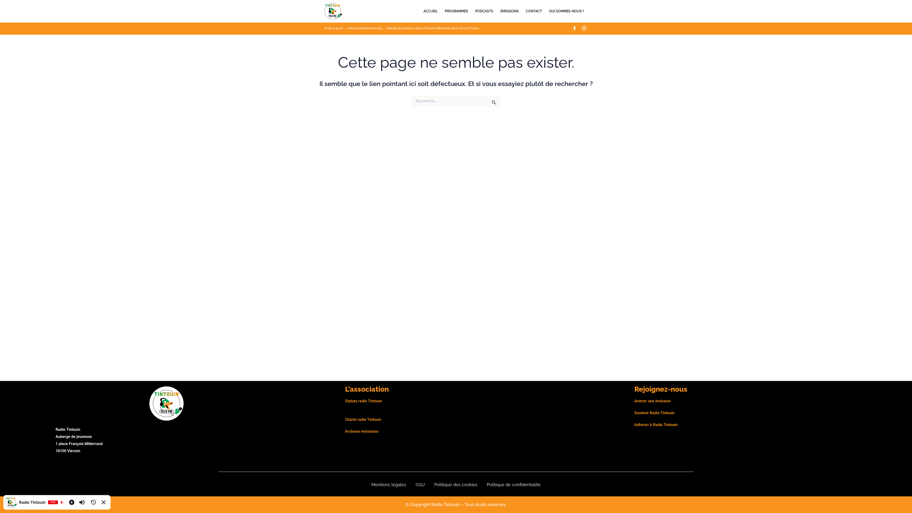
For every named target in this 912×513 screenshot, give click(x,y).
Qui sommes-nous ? (566, 11)
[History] (93, 502)
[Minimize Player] (103, 502)
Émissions (509, 11)
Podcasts (484, 11)
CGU (420, 484)
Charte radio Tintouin (363, 419)
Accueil (430, 11)
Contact (534, 11)
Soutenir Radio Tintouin (654, 413)
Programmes (456, 11)
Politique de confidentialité (514, 484)
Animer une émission (652, 401)
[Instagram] (584, 28)
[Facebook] (574, 28)
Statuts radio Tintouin (363, 401)
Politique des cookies (455, 484)
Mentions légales (388, 484)
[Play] (71, 502)
